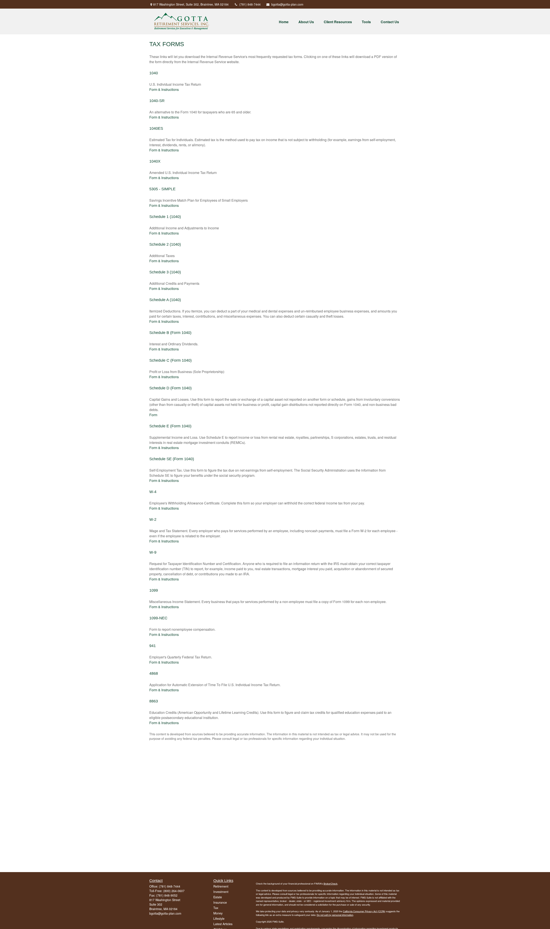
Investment (220, 891)
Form (153, 414)
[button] (283, 21)
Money (218, 913)
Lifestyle (219, 918)
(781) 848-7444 (250, 4)
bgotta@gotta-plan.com (287, 4)
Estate (217, 897)
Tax (215, 908)
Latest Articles (222, 924)
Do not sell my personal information (335, 915)
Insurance (220, 902)
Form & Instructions (164, 89)
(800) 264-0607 (174, 891)
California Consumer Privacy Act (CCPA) (364, 911)
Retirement (220, 886)
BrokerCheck (331, 883)
